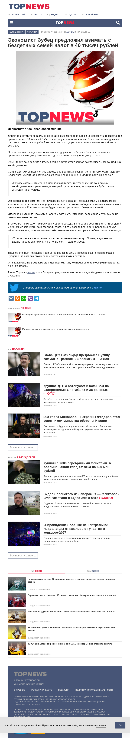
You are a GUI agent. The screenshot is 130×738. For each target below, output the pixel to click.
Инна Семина (82, 31)
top (16, 14)
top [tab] (36, 570)
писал (31, 272)
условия (101, 725)
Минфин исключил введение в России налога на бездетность (55, 328)
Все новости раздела (23, 447)
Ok (120, 725)
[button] (11, 23)
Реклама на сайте (41, 689)
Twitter (98, 287)
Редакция (63, 689)
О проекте (19, 689)
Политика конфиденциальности (94, 689)
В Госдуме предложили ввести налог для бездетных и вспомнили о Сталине (63, 314)
